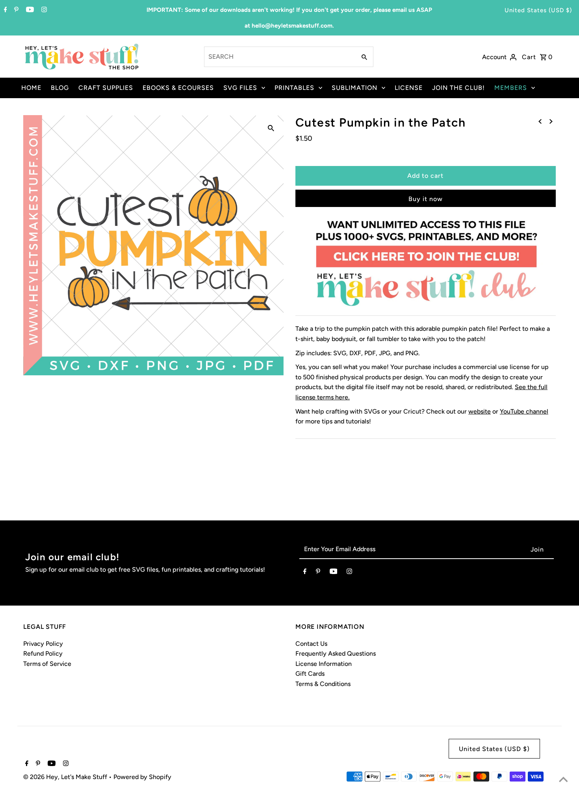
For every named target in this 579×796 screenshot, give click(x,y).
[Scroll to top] (563, 780)
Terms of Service (47, 663)
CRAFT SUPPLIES (105, 87)
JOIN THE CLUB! (458, 87)
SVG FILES (240, 87)
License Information (323, 663)
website (479, 411)
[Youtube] (29, 10)
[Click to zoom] (271, 127)
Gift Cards (310, 673)
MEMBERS (510, 87)
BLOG (60, 87)
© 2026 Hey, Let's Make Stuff (66, 777)
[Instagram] (43, 10)
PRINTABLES (294, 87)
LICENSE (409, 87)
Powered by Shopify (142, 777)
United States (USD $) (538, 10)
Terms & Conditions (323, 684)
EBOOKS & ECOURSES (178, 87)
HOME (31, 87)
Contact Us (311, 643)
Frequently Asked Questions (335, 653)
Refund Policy (43, 653)
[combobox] (279, 57)
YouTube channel (524, 411)
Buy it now (425, 199)
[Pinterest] (15, 10)
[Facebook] (4, 10)
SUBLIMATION (354, 87)
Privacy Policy (43, 643)
